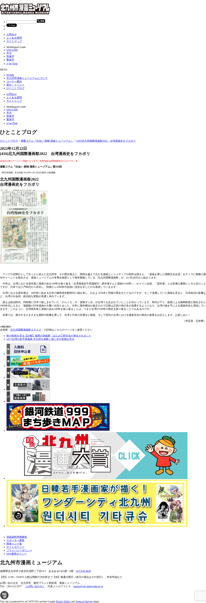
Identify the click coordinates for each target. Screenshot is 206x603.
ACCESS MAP (83, 571)
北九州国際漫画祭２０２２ (25, 329)
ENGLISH (12, 50)
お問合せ (11, 34)
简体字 (10, 56)
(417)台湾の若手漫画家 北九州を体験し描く (40, 339)
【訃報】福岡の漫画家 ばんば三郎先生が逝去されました (48, 335)
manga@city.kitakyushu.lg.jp (88, 586)
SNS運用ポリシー (16, 553)
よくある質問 (14, 38)
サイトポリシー (15, 547)
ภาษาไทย (11, 63)
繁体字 (10, 59)
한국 (9, 53)
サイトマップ (14, 41)
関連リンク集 (14, 543)
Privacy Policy (63, 601)
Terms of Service (84, 601)
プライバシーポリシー (19, 550)
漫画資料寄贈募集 (16, 537)
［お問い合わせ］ (34, 586)
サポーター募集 (15, 540)
